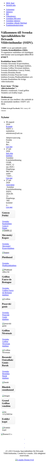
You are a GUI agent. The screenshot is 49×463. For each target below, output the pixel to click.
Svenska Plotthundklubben (9, 264)
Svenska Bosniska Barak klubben (6, 374)
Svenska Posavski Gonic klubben (5, 316)
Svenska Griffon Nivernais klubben (6, 342)
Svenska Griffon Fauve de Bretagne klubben (8, 291)
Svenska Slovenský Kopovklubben (8, 246)
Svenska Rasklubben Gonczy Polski (7, 224)
